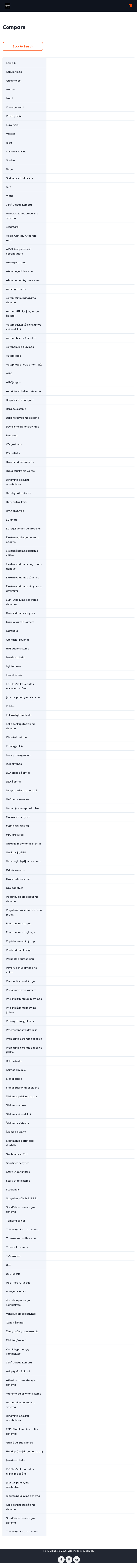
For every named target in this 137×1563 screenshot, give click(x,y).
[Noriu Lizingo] (7, 6)
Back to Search (23, 46)
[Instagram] (68, 1559)
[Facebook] (61, 1559)
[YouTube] (76, 1559)
